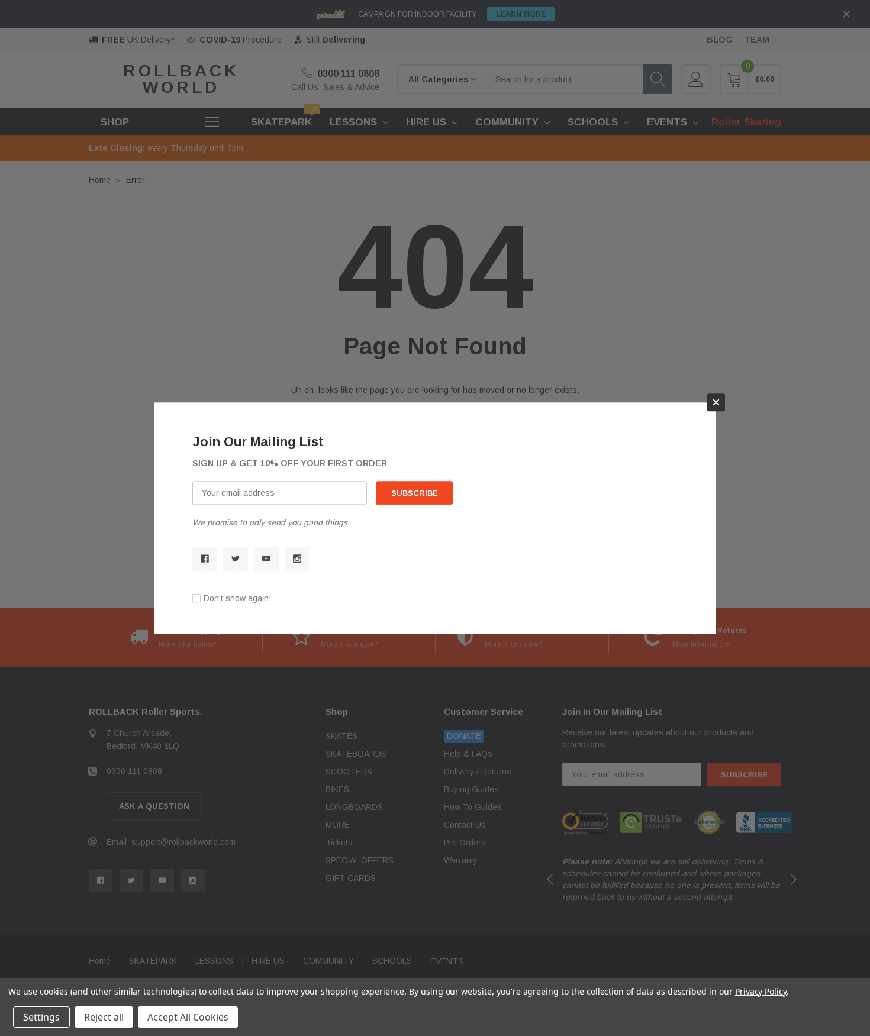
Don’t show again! (237, 598)
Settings (41, 1017)
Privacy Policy (761, 991)
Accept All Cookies (187, 1017)
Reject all (104, 1017)
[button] (716, 402)
